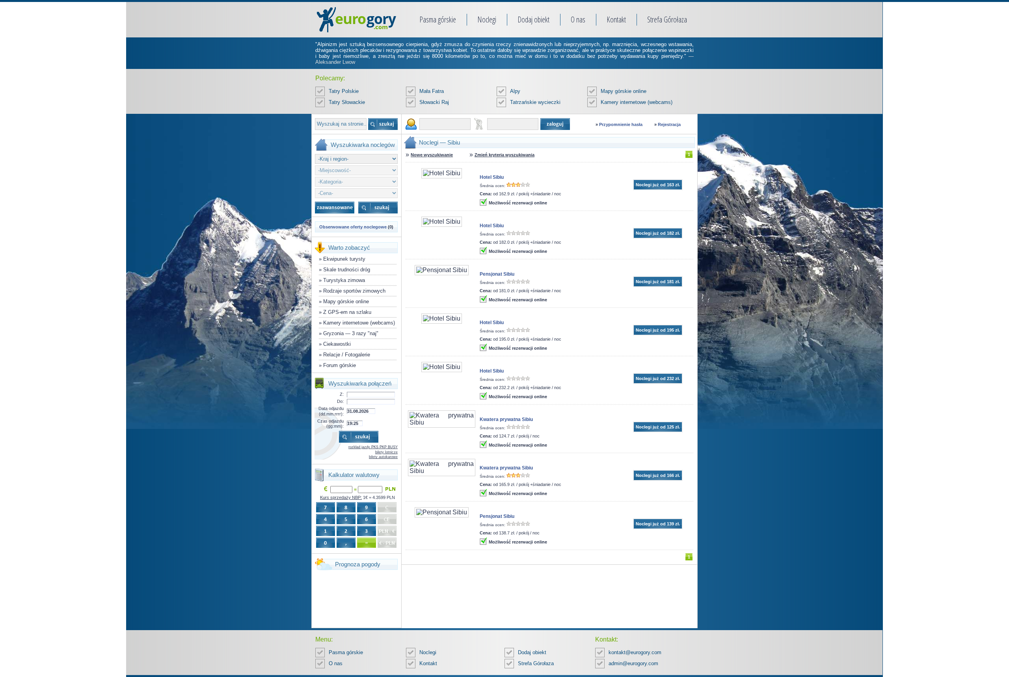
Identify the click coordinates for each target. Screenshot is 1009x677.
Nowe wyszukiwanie (432, 154)
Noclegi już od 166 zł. (658, 475)
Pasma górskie (437, 19)
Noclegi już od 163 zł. (658, 184)
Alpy (515, 91)
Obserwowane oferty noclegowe (353, 226)
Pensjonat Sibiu (497, 274)
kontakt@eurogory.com (635, 652)
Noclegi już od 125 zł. (658, 427)
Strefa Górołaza (667, 19)
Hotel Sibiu (492, 177)
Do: (340, 401)
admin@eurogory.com (633, 663)
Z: (342, 394)
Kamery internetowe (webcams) (636, 102)
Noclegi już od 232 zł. (658, 378)
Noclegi (486, 19)
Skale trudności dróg (346, 270)
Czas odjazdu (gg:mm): (330, 423)
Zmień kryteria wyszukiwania (504, 154)
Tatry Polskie (344, 91)
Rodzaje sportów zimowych (354, 291)
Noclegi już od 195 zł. (658, 330)
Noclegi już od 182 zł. (658, 233)
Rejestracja (669, 124)
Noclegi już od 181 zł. (658, 281)
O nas (578, 19)
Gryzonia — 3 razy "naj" (350, 333)
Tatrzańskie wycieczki (535, 102)
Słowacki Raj (434, 102)
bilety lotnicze (386, 452)
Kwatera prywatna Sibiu (506, 419)
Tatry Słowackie (347, 102)
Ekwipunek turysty (344, 259)
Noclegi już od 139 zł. (658, 523)
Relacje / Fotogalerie (346, 355)
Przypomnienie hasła (620, 124)
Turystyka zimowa (344, 280)
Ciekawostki (337, 344)
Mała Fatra (431, 91)
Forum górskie (339, 365)
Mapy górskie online (623, 91)
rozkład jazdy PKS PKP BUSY (373, 447)
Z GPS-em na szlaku (347, 312)
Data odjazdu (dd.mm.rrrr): (331, 411)
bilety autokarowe (383, 457)
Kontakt (616, 19)
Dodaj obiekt (533, 19)
